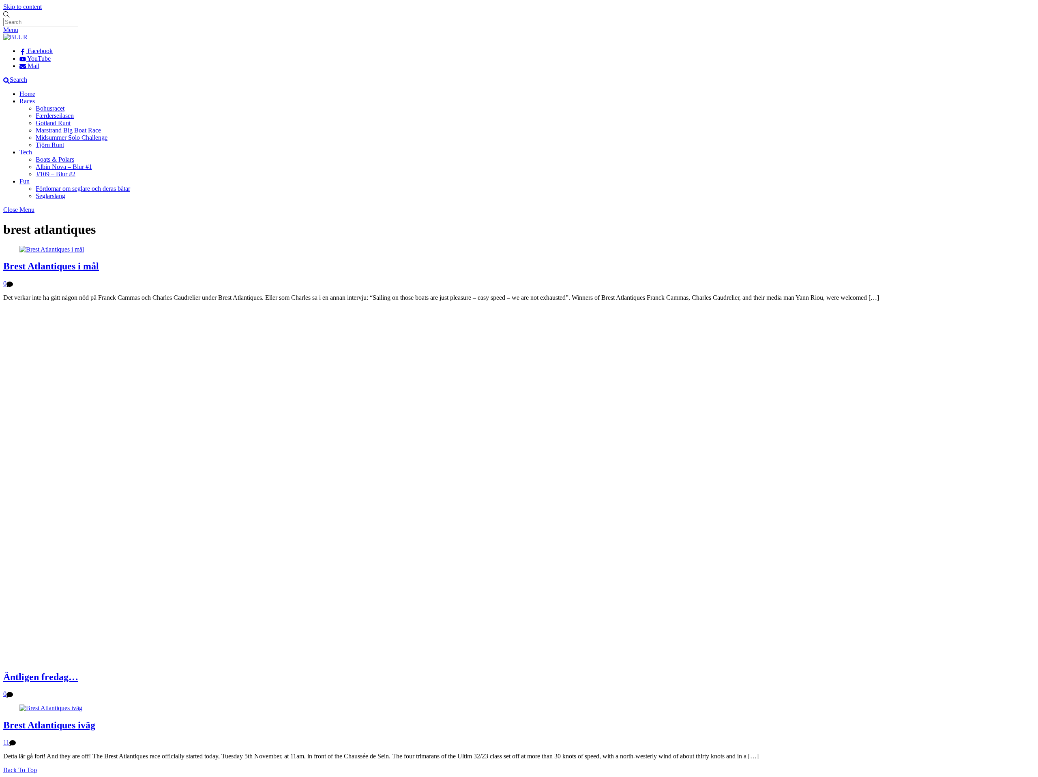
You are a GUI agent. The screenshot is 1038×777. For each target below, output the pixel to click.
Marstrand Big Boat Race (68, 130)
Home (27, 93)
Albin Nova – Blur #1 (64, 166)
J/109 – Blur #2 (55, 174)
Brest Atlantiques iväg (49, 725)
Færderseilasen (55, 115)
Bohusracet (50, 108)
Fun (24, 181)
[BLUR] (15, 37)
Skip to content (22, 6)
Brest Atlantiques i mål (51, 266)
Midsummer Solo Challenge (71, 137)
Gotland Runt (53, 123)
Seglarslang (50, 195)
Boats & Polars (55, 159)
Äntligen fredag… (40, 677)
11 (6, 742)
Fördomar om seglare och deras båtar (83, 188)
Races (27, 101)
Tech (25, 152)
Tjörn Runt (50, 144)
